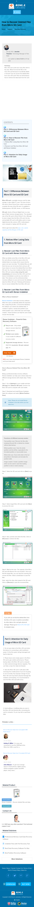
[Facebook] (8, 875)
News (8, 868)
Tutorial (13, 868)
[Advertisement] (17, 101)
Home (4, 868)
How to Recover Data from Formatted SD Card (16, 753)
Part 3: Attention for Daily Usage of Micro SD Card (15, 155)
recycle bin (15, 345)
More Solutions (17, 859)
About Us (23, 870)
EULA (9, 870)
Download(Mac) (7, 799)
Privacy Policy (16, 870)
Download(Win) (7, 806)
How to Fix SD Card (23, 624)
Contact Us (19, 868)
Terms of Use (27, 868)
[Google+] (27, 875)
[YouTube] (21, 875)
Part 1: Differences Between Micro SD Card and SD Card (16, 130)
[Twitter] (15, 875)
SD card (21, 345)
